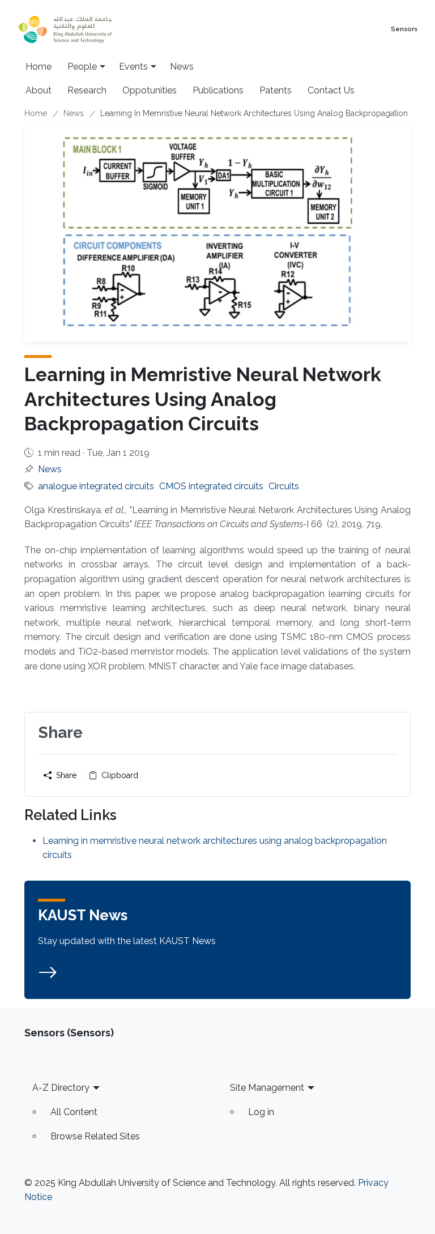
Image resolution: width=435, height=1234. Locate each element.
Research (86, 90)
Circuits (283, 486)
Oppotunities (149, 90)
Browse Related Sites (95, 1136)
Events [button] (133, 66)
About (38, 90)
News (182, 66)
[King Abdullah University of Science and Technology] (90, 29)
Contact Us (331, 90)
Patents (275, 90)
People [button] (82, 66)
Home (38, 66)
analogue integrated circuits (96, 486)
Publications (218, 90)
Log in (261, 1112)
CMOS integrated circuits (211, 486)
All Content (73, 1112)
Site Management (267, 1087)
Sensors (404, 29)
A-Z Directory (60, 1087)
